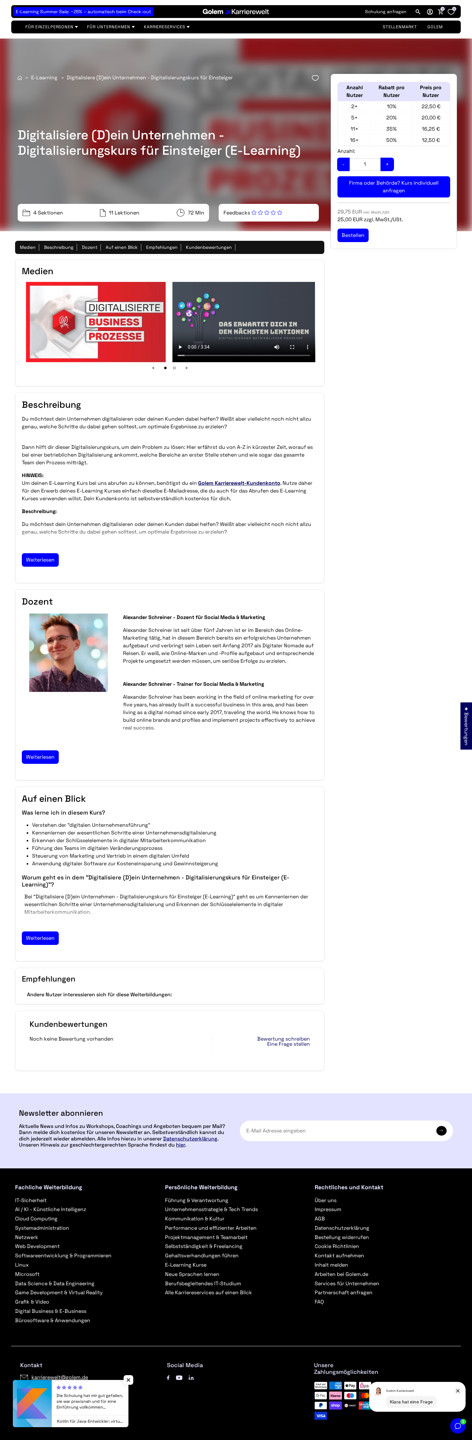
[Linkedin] (191, 1377)
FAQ (319, 1301)
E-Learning (44, 77)
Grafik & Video (32, 1301)
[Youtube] (179, 1377)
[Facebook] (168, 1377)
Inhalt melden (331, 1264)
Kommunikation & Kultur (194, 1218)
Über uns (326, 1200)
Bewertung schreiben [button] (283, 1039)
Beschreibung (59, 247)
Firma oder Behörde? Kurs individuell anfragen (394, 186)
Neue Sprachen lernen (192, 1274)
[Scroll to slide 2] (174, 368)
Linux (22, 1264)
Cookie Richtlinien (337, 1246)
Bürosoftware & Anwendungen (52, 1320)
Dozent (89, 247)
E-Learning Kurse (185, 1264)
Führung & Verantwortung (196, 1200)
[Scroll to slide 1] (165, 368)
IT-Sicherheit (31, 1200)
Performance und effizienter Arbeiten (211, 1228)
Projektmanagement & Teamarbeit (206, 1237)
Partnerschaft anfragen (343, 1292)
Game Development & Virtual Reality (59, 1292)
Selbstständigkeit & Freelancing (203, 1246)
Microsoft (27, 1274)
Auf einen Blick (122, 247)
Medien (28, 247)
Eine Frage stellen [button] (288, 1044)
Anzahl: (346, 151)
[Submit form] (441, 1131)
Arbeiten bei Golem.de (341, 1274)
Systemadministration (42, 1228)
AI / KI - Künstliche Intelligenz (50, 1209)
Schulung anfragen (385, 11)
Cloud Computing (36, 1218)
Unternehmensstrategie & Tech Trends (211, 1209)
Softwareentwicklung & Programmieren (63, 1255)
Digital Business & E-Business (50, 1311)
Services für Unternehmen (347, 1283)
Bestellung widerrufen (342, 1237)
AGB (320, 1218)
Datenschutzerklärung (190, 1138)
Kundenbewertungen (209, 247)
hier (180, 1144)
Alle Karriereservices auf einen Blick (208, 1292)
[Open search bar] (418, 11)
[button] (429, 11)
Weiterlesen (40, 559)
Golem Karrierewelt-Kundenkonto (239, 483)
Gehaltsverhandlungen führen (202, 1255)
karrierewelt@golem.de (59, 1377)
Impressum (328, 1209)
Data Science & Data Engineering (54, 1283)
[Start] (20, 78)
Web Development (37, 1246)
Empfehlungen (162, 247)
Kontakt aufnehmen (339, 1255)
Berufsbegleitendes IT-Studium (203, 1283)
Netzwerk (26, 1237)
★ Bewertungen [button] (466, 725)
